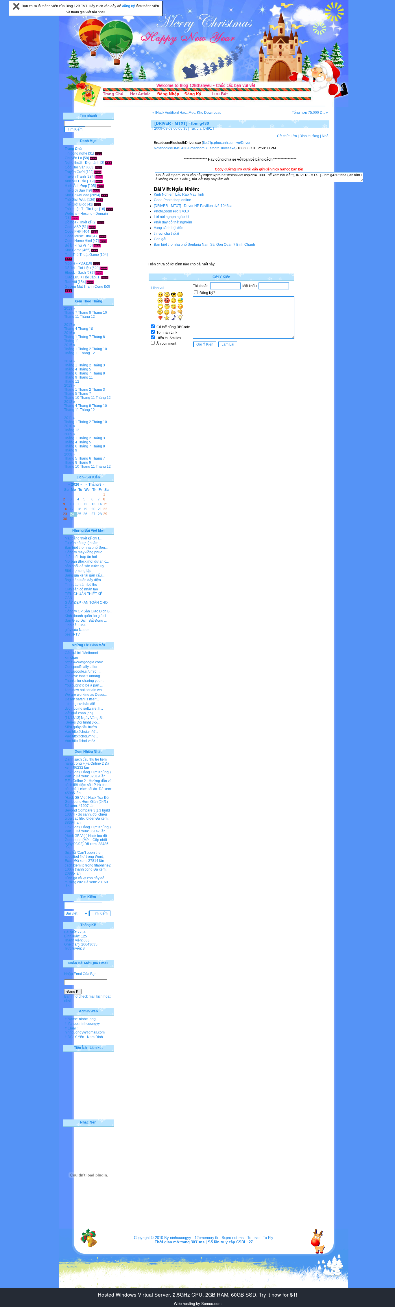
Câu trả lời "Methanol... (83, 653)
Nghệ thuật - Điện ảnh (82, 163)
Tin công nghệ (76, 153)
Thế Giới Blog (75, 204)
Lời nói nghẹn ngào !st (171, 217)
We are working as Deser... (86, 695)
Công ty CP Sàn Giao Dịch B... (88, 611)
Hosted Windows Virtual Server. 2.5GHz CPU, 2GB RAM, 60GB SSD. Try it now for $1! (197, 1294)
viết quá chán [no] (79, 713)
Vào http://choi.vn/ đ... (81, 732)
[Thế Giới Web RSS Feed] (99, 200)
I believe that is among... (84, 676)
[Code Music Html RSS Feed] (102, 236)
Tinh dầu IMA (75, 625)
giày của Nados (77, 630)
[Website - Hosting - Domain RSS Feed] (75, 218)
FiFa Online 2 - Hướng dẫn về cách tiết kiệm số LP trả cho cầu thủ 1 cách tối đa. (88, 785)
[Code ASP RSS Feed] (92, 227)
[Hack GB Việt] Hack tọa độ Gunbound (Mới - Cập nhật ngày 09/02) (86, 840)
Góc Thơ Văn (75, 167)
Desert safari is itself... (82, 699)
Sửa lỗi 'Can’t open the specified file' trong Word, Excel (84, 857)
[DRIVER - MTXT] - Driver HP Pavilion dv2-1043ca (193, 206)
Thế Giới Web (75, 200)
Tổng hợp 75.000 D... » (310, 113)
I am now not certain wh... (84, 690)
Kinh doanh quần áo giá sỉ (85, 616)
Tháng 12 (87, 317)
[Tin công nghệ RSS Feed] (98, 153)
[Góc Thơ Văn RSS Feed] (98, 167)
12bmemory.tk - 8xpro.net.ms (219, 1238)
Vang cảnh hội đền (168, 228)
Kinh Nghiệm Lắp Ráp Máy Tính (179, 194)
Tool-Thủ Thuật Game (82, 255)
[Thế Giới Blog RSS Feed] (97, 204)
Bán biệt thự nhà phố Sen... (86, 548)
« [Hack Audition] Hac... (170, 113)
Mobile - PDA (75, 263)
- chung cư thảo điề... (81, 704)
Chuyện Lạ (73, 158)
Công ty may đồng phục (83, 552)
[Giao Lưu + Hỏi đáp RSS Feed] (104, 277)
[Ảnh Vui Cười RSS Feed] (99, 181)
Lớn (294, 136)
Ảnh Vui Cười (75, 181)
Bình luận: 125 (75, 936)
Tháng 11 (71, 317)
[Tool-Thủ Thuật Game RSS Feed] (68, 259)
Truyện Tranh (75, 177)
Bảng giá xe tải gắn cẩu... (84, 575)
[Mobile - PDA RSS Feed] (96, 263)
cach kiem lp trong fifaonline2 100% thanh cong (88, 867)
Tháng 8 (84, 313)
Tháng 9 (70, 377)
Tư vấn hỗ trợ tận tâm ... (83, 543)
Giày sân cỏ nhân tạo (81, 589)
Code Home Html (78, 241)
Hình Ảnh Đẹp (76, 186)
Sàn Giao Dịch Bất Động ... (86, 620)
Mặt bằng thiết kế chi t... (83, 538)
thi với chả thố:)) (166, 234)
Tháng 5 (84, 369)
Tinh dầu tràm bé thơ (81, 585)
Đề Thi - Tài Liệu (78, 268)
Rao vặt (71, 282)
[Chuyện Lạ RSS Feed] (93, 158)
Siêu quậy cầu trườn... (82, 727)
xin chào (71, 658)
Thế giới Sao (75, 190)
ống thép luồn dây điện (83, 580)
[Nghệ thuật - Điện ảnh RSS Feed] (108, 163)
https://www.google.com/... (85, 662)
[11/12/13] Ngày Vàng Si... (85, 718)
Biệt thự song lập (78, 571)
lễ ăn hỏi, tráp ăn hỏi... (82, 557)
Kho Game (73, 250)
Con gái (160, 239)
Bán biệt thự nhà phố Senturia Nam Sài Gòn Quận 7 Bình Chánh (204, 245)
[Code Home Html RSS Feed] (103, 241)
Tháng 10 (99, 313)
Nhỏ (325, 136)
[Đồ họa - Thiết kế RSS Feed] (100, 222)
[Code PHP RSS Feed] (94, 232)
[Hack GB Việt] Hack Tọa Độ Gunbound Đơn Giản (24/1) (87, 800)
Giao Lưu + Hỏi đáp (80, 277)
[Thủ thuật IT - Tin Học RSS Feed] (109, 209)
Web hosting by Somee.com (198, 1303)
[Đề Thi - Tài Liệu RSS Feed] (104, 268)
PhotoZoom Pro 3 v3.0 (171, 211)
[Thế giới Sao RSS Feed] (96, 190)
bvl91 (207, 128)
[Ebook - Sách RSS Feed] (99, 273)
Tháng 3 (98, 365)
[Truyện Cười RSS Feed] (97, 172)
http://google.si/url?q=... (83, 671)
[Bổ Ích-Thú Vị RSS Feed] (97, 245)
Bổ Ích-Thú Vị (75, 245)
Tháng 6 (70, 373)
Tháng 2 (84, 349)
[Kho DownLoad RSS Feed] (104, 195)
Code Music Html (78, 236)
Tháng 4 (70, 329)
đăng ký (129, 6)
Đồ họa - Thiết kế (78, 222)
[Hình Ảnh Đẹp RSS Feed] (100, 186)
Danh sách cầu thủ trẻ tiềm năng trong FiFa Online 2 (86, 761)
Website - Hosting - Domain (86, 214)
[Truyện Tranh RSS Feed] (99, 177)
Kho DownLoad (77, 195)
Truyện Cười (75, 172)
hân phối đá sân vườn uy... (85, 566)
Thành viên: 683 (77, 940)
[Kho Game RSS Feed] (94, 250)
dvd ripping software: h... (84, 708)
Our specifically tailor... (82, 667)
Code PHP (73, 232)
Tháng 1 (70, 337)
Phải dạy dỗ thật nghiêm (173, 222)
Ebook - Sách (75, 273)
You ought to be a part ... (84, 685)
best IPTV (72, 634)
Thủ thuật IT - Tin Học (81, 209)
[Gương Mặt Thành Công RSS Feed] (68, 291)
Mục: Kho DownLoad (205, 113)
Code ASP (73, 227)
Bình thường (309, 136)
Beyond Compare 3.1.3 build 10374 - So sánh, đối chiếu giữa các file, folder (87, 814)
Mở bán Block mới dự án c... (87, 561)
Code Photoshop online (172, 200)
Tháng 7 (70, 313)
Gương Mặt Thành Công (84, 286)
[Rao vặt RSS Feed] (90, 282)
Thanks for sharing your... (84, 681)
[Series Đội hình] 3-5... (82, 722)
